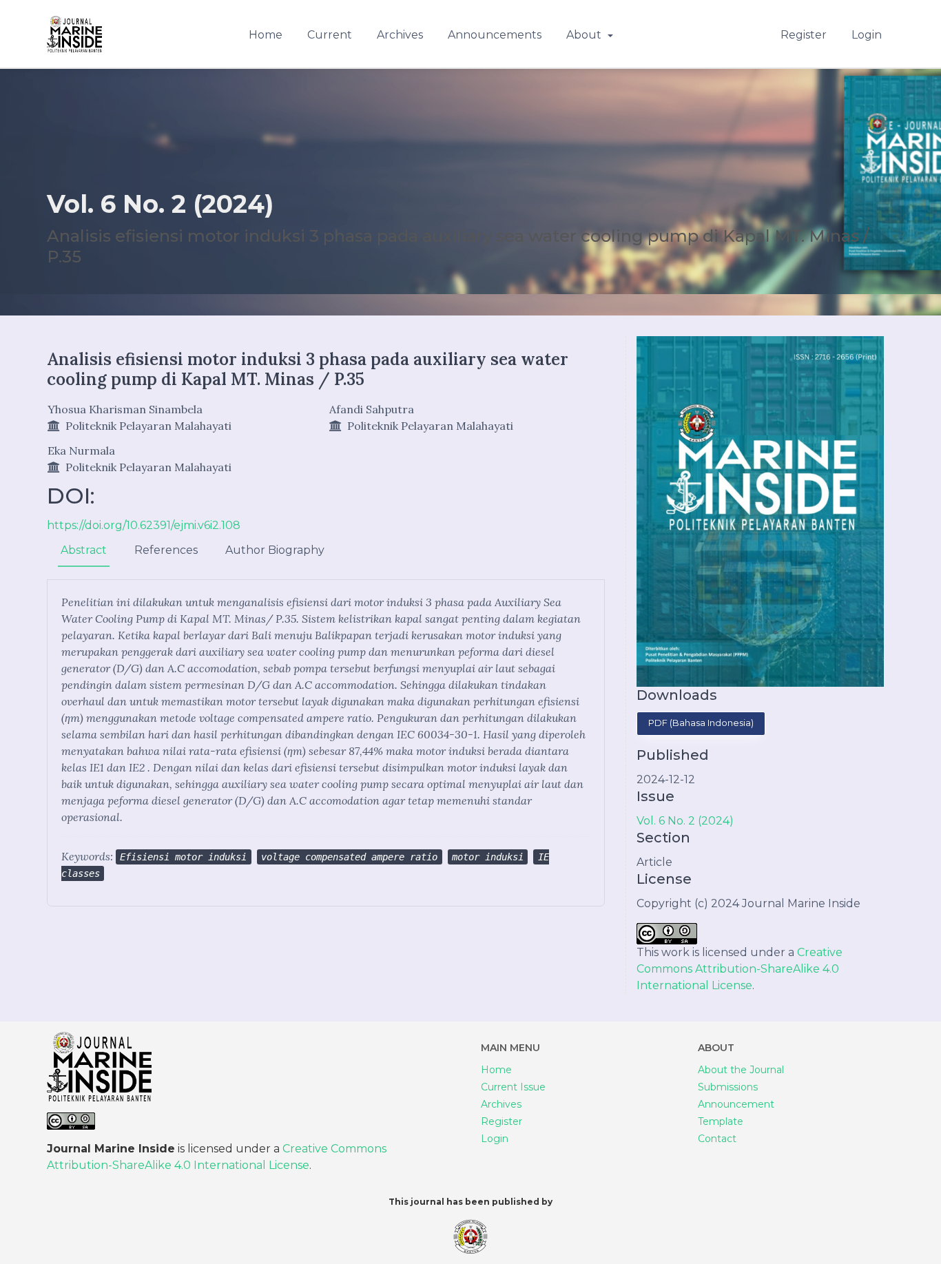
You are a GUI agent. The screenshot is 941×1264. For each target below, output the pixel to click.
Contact (717, 1138)
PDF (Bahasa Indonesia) (701, 722)
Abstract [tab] (84, 550)
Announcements (494, 34)
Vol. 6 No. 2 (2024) (685, 820)
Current (329, 34)
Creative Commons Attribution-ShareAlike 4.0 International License (739, 969)
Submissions (728, 1087)
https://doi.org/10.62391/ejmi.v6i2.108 (143, 525)
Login (866, 34)
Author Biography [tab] (274, 550)
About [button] (585, 34)
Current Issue (513, 1087)
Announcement (736, 1104)
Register (803, 34)
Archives (400, 34)
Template (720, 1121)
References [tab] (166, 550)
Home (265, 34)
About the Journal (741, 1070)
